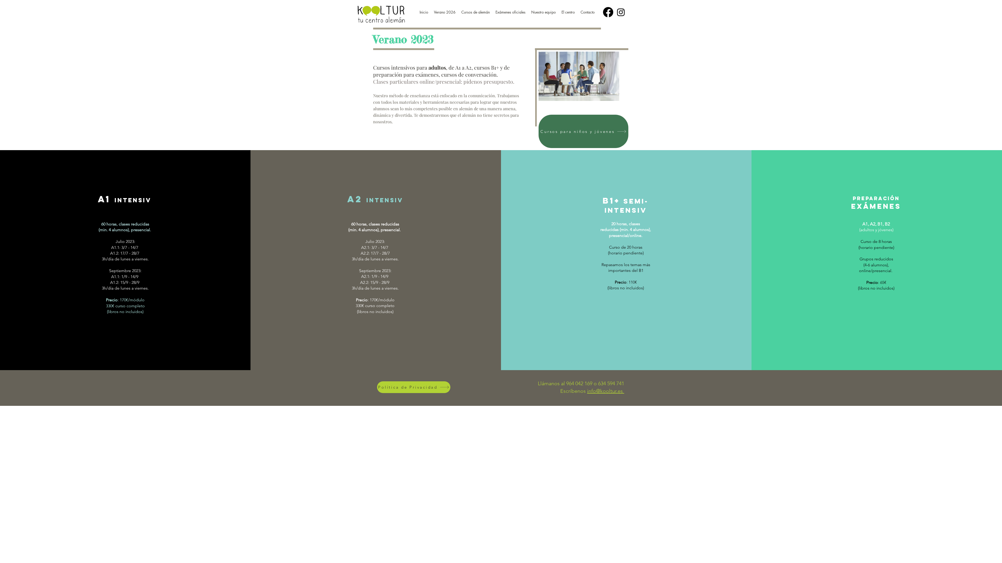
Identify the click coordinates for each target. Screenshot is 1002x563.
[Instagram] (621, 12)
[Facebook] (608, 12)
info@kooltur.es (605, 391)
